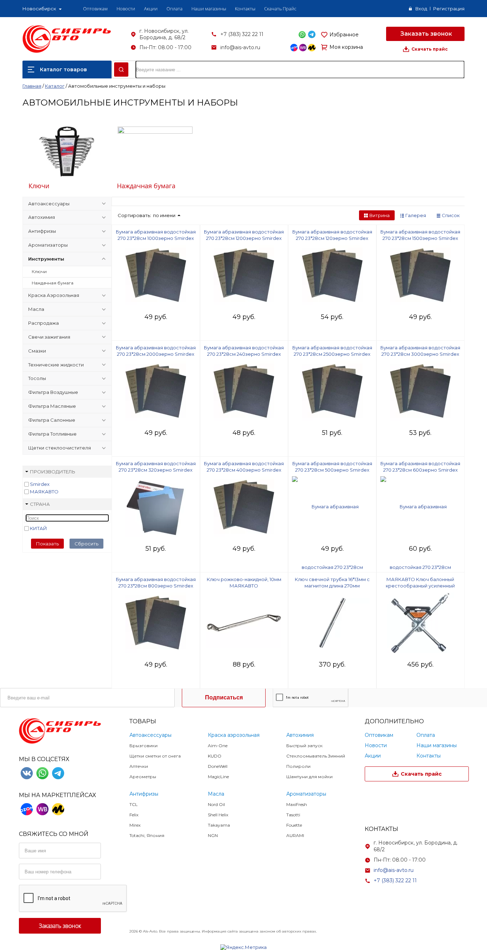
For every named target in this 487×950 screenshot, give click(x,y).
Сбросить (86, 543)
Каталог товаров (63, 69)
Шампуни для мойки (309, 776)
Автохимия (41, 217)
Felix (133, 814)
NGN (213, 835)
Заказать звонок (425, 33)
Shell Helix (218, 814)
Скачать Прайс (280, 8)
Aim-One (217, 745)
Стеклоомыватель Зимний (315, 756)
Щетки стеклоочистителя (59, 448)
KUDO (214, 756)
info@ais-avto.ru (240, 47)
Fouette (294, 825)
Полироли (298, 766)
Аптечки (138, 766)
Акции (151, 8)
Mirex (134, 825)
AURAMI (295, 835)
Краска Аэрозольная (53, 295)
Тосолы (37, 378)
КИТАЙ (38, 528)
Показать (47, 543)
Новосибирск (39, 8)
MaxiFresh (296, 804)
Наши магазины (208, 8)
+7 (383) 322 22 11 (241, 34)
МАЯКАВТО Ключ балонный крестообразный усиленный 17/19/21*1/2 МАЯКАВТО (420, 585)
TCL (133, 804)
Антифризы (42, 231)
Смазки (37, 351)
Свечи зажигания (49, 337)
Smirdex (40, 484)
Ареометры (142, 776)
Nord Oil (216, 804)
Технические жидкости (56, 365)
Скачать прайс (429, 49)
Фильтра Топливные (52, 434)
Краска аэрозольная (234, 735)
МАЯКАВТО (44, 491)
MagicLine (218, 776)
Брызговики (143, 745)
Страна (40, 504)
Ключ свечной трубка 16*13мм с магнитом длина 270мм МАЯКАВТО (332, 585)
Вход (421, 8)
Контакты (245, 8)
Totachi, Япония (146, 835)
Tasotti (293, 814)
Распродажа (43, 323)
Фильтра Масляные (52, 406)
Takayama (219, 825)
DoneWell (217, 766)
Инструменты (46, 259)
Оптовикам (95, 8)
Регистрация (449, 8)
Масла (36, 309)
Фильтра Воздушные (53, 392)
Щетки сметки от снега (155, 756)
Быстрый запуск (304, 745)
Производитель (52, 471)
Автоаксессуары (49, 203)
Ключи (39, 185)
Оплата (174, 8)
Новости (126, 8)
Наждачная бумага (146, 185)
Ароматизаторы (48, 245)
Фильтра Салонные (51, 420)
